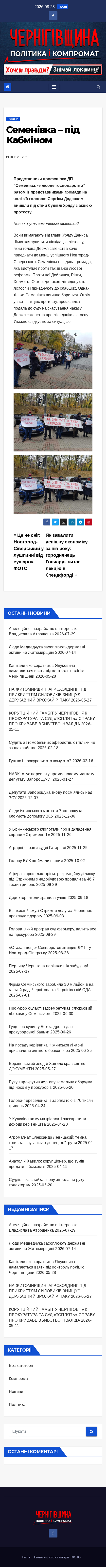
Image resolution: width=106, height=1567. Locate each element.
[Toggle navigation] (54, 87)
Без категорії (21, 1365)
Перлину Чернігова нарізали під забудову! (48, 966)
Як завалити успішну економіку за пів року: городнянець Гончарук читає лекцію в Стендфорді (67, 555)
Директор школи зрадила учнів (38, 897)
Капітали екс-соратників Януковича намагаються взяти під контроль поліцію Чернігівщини (47, 670)
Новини (13, 119)
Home (26, 1557)
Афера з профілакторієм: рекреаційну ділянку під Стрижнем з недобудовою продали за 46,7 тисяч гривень (52, 879)
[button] (98, 87)
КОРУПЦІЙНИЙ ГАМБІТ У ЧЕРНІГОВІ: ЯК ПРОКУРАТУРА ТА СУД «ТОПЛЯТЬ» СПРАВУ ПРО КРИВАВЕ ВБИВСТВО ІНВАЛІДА (52, 718)
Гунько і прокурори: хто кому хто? (40, 761)
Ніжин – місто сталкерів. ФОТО (57, 1557)
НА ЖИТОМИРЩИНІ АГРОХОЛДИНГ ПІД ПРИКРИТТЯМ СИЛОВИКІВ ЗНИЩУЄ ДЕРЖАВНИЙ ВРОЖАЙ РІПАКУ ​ (47, 694)
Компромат (19, 1378)
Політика (17, 1405)
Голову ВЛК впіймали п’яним (36, 861)
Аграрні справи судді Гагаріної (37, 848)
